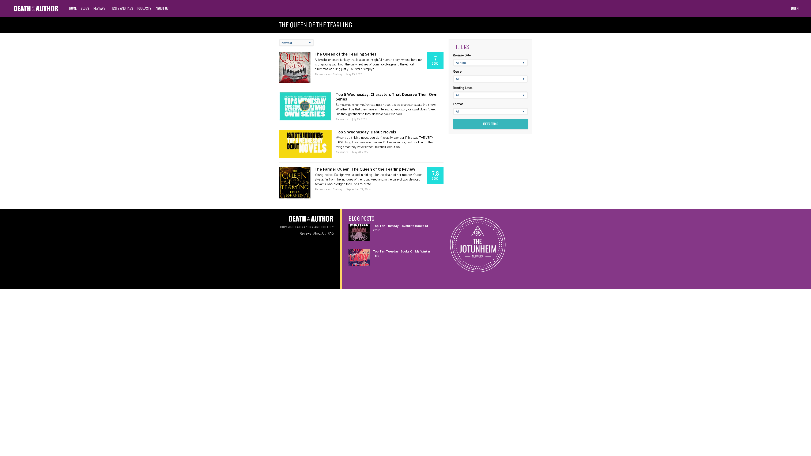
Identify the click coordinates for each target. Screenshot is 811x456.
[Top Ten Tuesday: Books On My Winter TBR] (359, 257)
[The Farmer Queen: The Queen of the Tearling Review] (294, 182)
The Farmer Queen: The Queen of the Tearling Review (365, 169)
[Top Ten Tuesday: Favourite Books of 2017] (359, 232)
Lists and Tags (122, 8)
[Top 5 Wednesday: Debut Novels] (305, 144)
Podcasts (144, 8)
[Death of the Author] (36, 11)
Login (795, 8)
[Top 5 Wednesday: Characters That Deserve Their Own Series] (305, 106)
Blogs (85, 8)
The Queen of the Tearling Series (345, 54)
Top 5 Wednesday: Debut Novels (366, 131)
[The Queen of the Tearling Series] (294, 67)
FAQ (331, 233)
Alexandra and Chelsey (328, 74)
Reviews (99, 8)
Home (72, 8)
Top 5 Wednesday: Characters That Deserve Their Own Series (386, 97)
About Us (162, 8)
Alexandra (342, 119)
